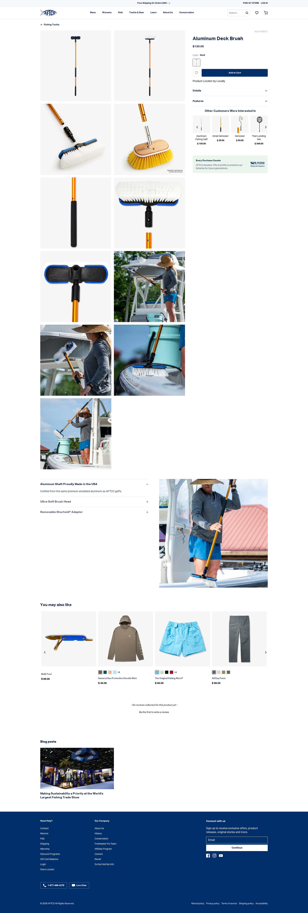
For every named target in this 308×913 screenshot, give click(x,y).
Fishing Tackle (51, 25)
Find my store (251, 3)
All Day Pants (219, 678)
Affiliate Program (103, 848)
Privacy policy (212, 903)
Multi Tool (46, 674)
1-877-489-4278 (56, 885)
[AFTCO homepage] (48, 13)
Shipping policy (246, 903)
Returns (44, 833)
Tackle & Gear (136, 12)
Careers (99, 854)
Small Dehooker (221, 136)
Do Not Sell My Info (104, 864)
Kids (120, 12)
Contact (44, 828)
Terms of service (229, 903)
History (98, 833)
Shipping (44, 843)
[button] (154, 712)
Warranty (45, 848)
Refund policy (197, 903)
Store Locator (47, 869)
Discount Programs (50, 854)
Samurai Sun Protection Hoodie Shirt (117, 678)
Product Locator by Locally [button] (209, 81)
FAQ (42, 838)
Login (43, 864)
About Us (168, 12)
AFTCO (51, 903)
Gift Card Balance (49, 859)
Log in (264, 3)
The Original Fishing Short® (169, 678)
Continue (237, 848)
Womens (107, 12)
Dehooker (240, 136)
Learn (153, 12)
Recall (98, 859)
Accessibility (262, 903)
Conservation (186, 12)
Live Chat (81, 885)
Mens (93, 12)
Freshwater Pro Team (105, 843)
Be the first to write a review (154, 712)
